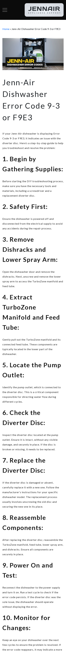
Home (5, 28)
